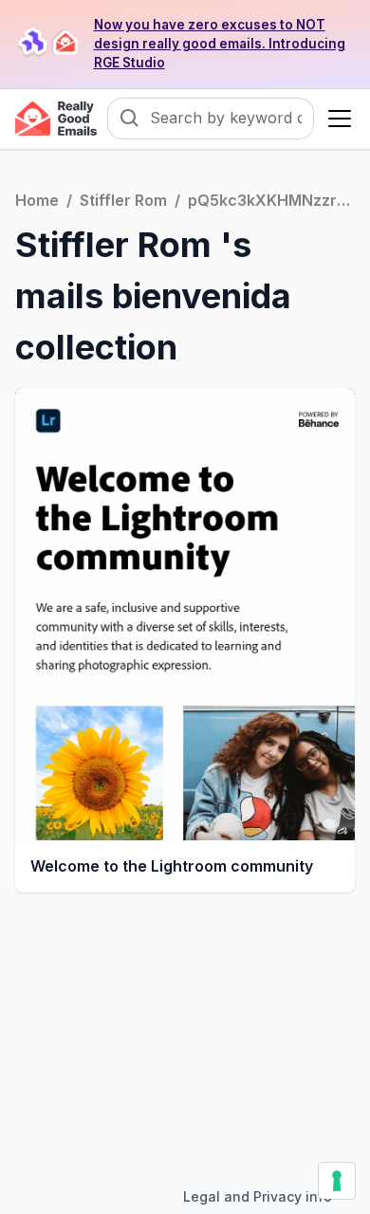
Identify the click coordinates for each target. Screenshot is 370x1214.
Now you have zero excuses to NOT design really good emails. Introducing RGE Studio (219, 43)
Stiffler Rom (123, 200)
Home (37, 200)
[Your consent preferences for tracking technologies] (337, 1181)
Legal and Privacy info (257, 1196)
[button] (336, 118)
